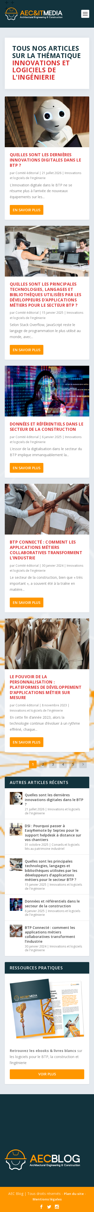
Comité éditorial (27, 173)
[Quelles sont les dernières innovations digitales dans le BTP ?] (47, 121)
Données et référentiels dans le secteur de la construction (46, 426)
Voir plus (47, 1074)
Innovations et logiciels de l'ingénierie (36, 710)
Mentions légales (47, 1199)
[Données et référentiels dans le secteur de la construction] (47, 391)
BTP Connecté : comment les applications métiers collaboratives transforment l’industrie (46, 549)
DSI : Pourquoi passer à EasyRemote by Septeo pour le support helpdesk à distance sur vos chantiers (53, 832)
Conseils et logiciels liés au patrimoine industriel (52, 846)
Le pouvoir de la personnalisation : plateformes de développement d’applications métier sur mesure (46, 687)
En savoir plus (26, 209)
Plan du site (74, 1193)
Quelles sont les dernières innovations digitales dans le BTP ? (45, 160)
